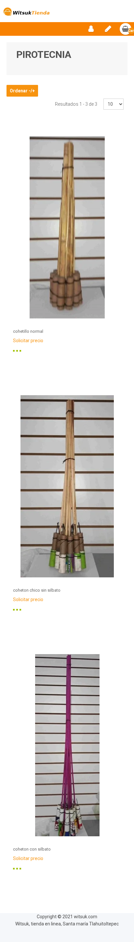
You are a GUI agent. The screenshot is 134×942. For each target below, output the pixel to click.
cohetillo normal (28, 331)
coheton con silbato (32, 849)
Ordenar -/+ (22, 90)
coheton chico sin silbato (36, 590)
